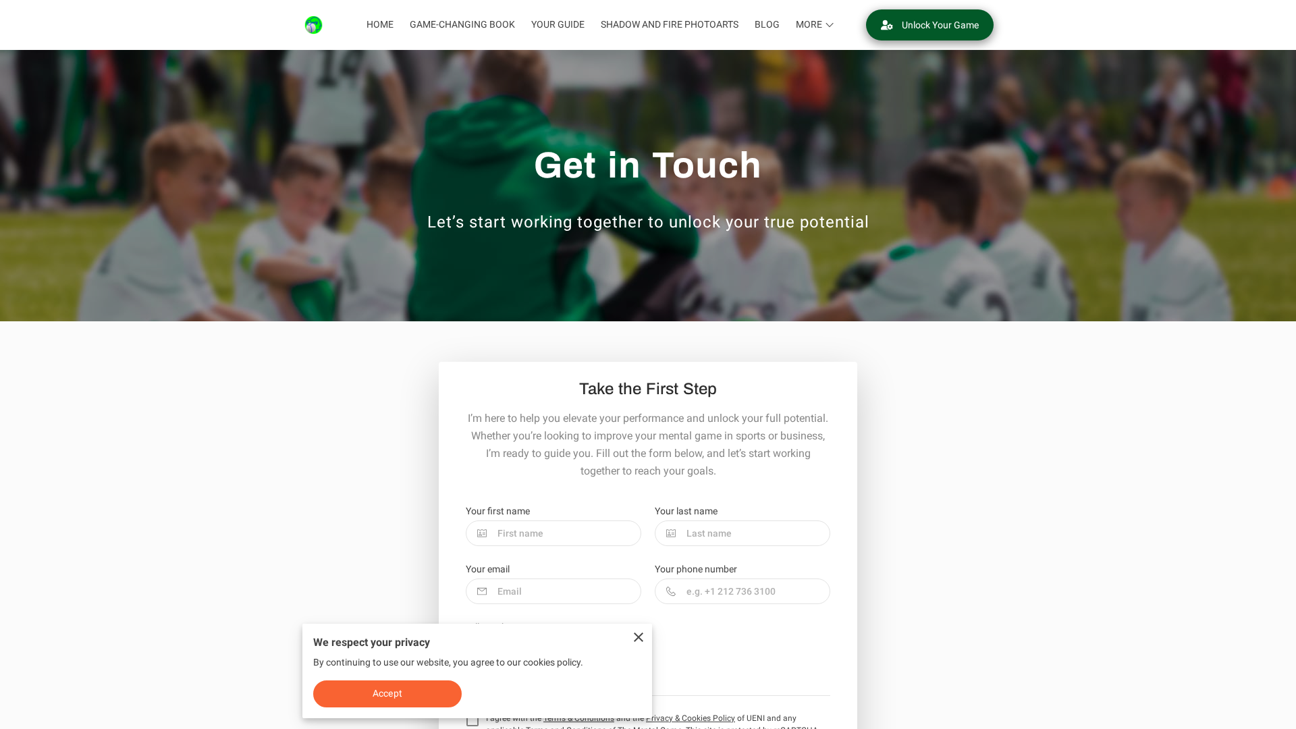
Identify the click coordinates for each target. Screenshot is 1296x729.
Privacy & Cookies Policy (690, 718)
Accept (387, 693)
